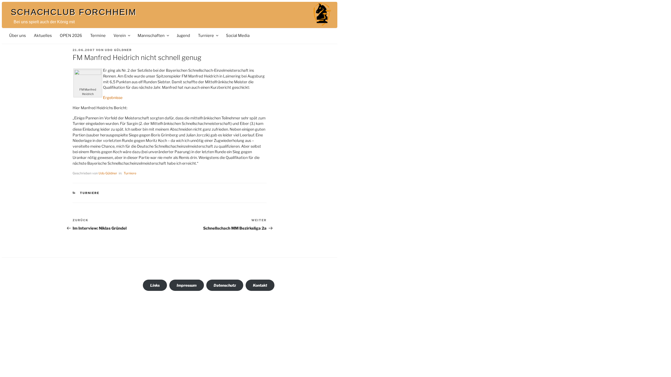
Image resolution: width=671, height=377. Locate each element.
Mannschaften (151, 35)
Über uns (17, 35)
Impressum (187, 285)
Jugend (183, 35)
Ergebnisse (112, 97)
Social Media (238, 35)
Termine (98, 35)
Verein (119, 35)
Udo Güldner (118, 50)
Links (155, 285)
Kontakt (260, 285)
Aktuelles (43, 35)
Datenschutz (225, 285)
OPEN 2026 (71, 35)
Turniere (206, 35)
